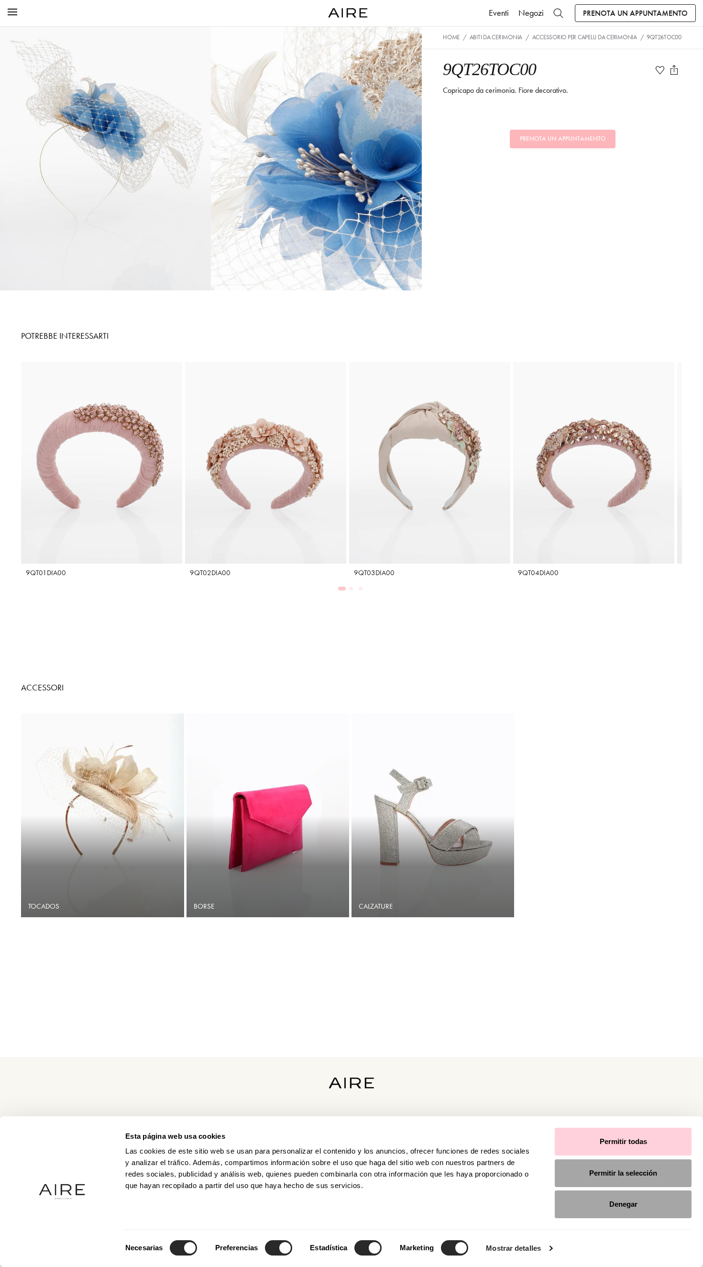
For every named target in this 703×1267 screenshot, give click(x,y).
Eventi (499, 13)
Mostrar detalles (513, 1248)
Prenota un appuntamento (635, 13)
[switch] (278, 1248)
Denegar (623, 1204)
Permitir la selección (623, 1173)
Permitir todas (623, 1141)
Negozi (531, 13)
